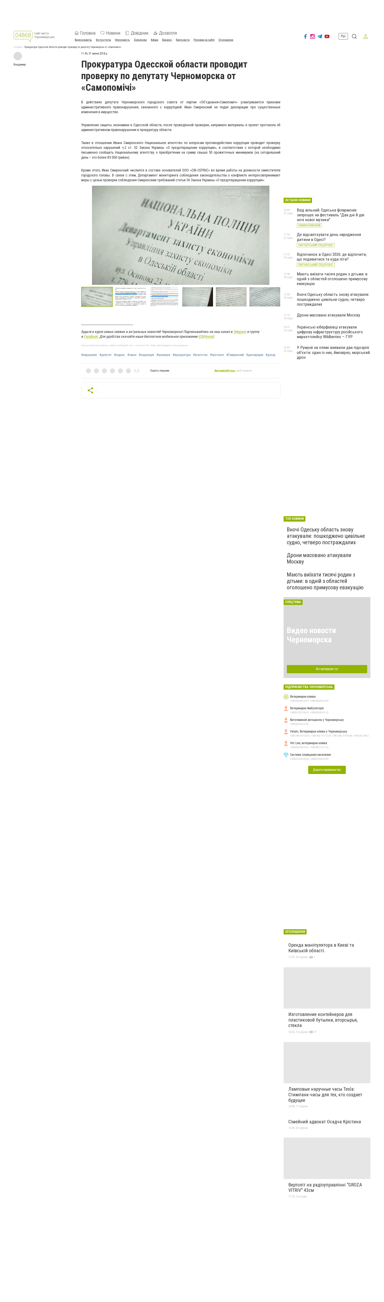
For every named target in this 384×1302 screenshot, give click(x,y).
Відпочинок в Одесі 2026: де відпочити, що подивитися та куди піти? (332, 257)
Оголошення (226, 39)
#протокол (217, 355)
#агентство (200, 355)
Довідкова (140, 39)
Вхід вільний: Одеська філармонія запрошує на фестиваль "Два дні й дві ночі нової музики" (330, 215)
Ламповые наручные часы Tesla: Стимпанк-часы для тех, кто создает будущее (325, 1094)
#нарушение (89, 355)
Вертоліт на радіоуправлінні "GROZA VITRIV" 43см (325, 1187)
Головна (88, 33)
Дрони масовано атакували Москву (328, 315)
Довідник (140, 33)
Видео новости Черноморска (311, 635)
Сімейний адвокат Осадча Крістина (324, 1122)
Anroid (209, 336)
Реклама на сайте (204, 39)
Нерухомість (122, 39)
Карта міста (183, 39)
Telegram (239, 332)
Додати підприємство (327, 770)
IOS (200, 336)
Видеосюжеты (83, 39)
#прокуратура (182, 355)
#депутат (105, 355)
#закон (131, 355)
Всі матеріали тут (327, 669)
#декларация (254, 355)
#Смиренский (235, 355)
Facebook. (91, 336)
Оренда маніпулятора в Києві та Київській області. (321, 947)
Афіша (154, 39)
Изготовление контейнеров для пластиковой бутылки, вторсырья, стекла (323, 1020)
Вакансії (167, 39)
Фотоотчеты (103, 39)
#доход (270, 355)
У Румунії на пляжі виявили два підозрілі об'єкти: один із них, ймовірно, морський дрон (333, 352)
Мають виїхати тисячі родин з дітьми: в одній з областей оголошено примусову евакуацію (332, 279)
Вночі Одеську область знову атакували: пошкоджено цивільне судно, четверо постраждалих (333, 299)
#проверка (163, 355)
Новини (113, 33)
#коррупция (146, 355)
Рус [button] (343, 36)
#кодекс (119, 355)
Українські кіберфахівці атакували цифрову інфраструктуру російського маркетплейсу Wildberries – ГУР (330, 332)
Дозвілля (168, 33)
